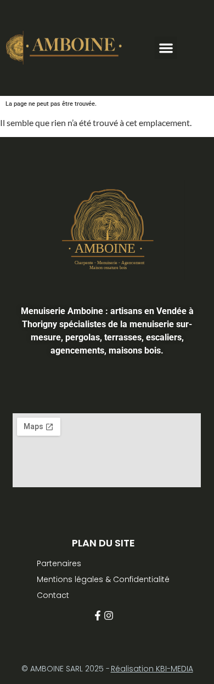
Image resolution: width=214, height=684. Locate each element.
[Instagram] (109, 615)
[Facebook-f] (98, 615)
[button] (166, 48)
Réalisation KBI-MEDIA (152, 668)
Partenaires (59, 563)
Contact (53, 595)
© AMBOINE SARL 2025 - (65, 668)
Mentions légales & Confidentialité (103, 579)
